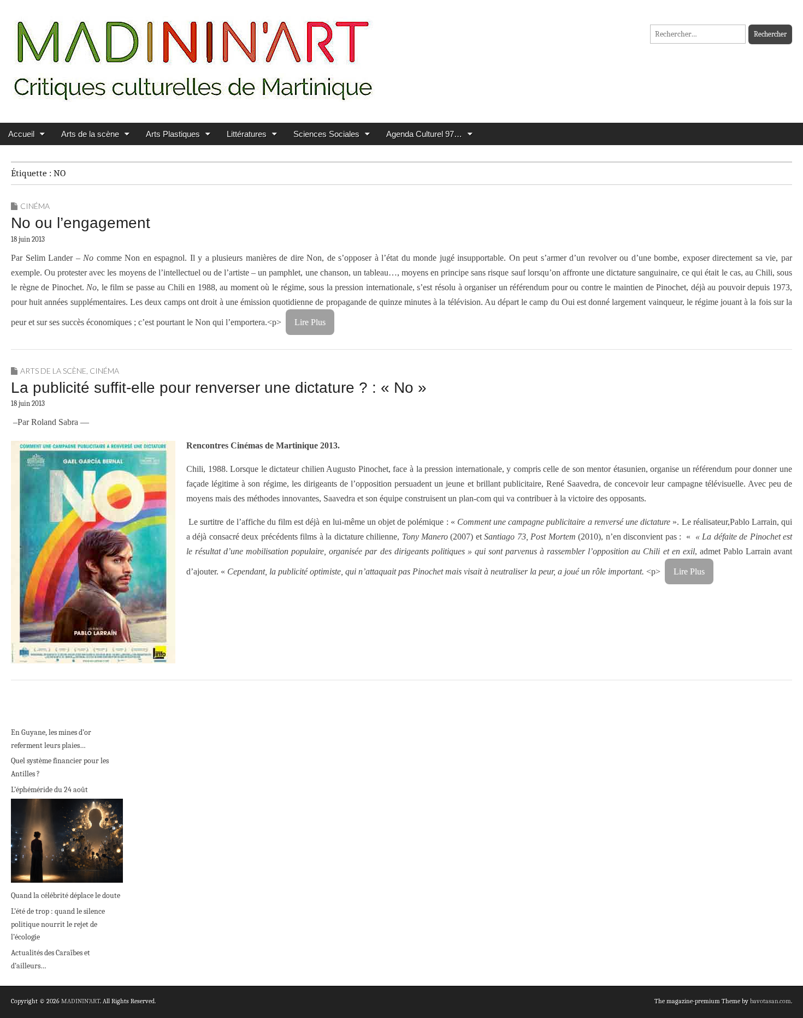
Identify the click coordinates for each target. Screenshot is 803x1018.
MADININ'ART (80, 1001)
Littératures (247, 134)
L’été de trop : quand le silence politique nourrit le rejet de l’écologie (58, 924)
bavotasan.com (770, 1001)
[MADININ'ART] (193, 53)
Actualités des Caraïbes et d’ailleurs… (50, 959)
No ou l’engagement (80, 222)
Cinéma (35, 206)
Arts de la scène (90, 134)
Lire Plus (310, 322)
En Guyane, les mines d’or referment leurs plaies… (51, 739)
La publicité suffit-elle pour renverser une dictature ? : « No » (219, 387)
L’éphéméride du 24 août (49, 789)
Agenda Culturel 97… (424, 134)
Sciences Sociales (326, 134)
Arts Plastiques (173, 134)
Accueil (21, 134)
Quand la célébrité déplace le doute (65, 895)
